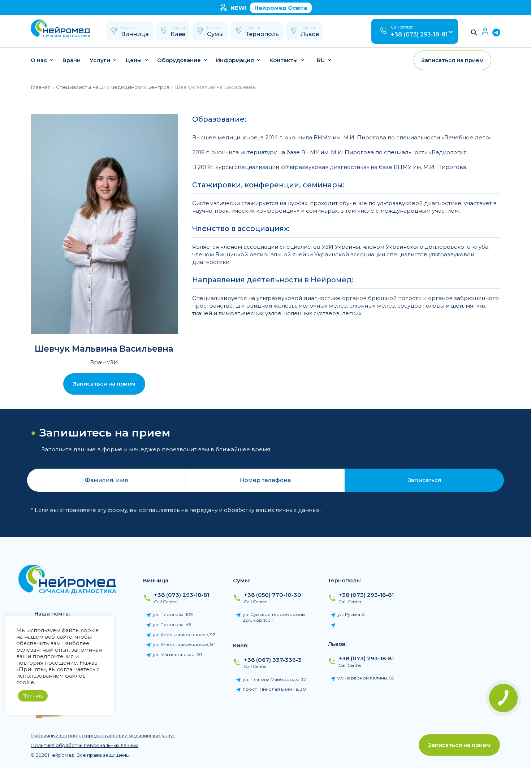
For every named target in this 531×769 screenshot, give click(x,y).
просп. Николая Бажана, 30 (274, 689)
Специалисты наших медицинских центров (112, 87)
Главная (41, 87)
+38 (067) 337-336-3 (273, 659)
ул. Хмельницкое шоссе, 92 (184, 634)
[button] (474, 32)
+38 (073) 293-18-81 (419, 34)
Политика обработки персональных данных (84, 745)
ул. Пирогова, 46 (172, 624)
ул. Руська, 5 (350, 614)
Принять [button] (32, 696)
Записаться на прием (459, 745)
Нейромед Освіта (280, 7)
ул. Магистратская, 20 (177, 654)
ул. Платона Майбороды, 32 (274, 679)
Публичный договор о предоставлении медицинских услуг (103, 735)
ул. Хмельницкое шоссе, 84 (184, 644)
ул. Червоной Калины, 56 (365, 678)
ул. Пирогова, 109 (173, 614)
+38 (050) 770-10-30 (272, 594)
